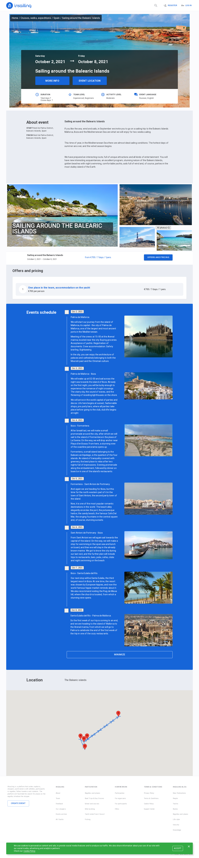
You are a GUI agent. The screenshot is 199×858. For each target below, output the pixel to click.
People (175, 798)
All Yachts (60, 819)
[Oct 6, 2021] (67, 528)
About (58, 793)
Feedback (59, 804)
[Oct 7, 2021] (67, 568)
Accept (177, 848)
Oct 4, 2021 (77, 420)
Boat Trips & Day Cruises (94, 798)
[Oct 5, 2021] (67, 479)
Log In (188, 5)
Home (15, 18)
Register (172, 5)
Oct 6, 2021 (77, 527)
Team (58, 798)
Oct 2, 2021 (77, 311)
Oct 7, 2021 (77, 568)
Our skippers (61, 809)
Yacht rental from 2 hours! (95, 814)
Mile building (90, 809)
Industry (176, 825)
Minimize (119, 654)
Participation (119, 793)
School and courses (92, 804)
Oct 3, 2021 (77, 368)
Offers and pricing (158, 257)
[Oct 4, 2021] (67, 421)
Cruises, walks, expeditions (36, 18)
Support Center (149, 809)
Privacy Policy (149, 793)
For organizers (120, 798)
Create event (18, 803)
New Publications (179, 793)
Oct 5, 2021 (77, 478)
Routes (175, 809)
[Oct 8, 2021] (66, 610)
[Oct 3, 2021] (67, 369)
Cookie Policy (29, 851)
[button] (99, 258)
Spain (56, 18)
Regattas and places (92, 793)
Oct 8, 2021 (77, 610)
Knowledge (177, 830)
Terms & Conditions (151, 798)
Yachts (175, 804)
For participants (121, 804)
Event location (89, 80)
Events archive (61, 814)
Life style (176, 819)
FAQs (117, 809)
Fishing (88, 819)
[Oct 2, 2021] (67, 312)
